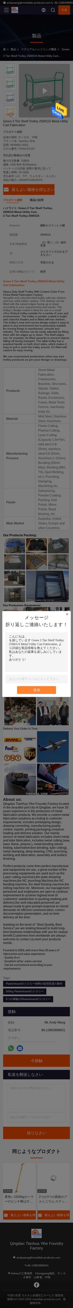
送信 (36, 690)
